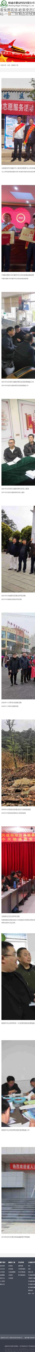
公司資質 (2, 1272)
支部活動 (10, 1269)
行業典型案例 (21, 1269)
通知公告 (2, 1284)
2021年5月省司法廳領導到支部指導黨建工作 (17, 382)
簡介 (29, 1266)
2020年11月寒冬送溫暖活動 (11, 702)
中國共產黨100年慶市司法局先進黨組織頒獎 (17, 275)
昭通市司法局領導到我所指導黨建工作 (15, 1130)
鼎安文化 (2, 1278)
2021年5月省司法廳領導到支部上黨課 (15, 488)
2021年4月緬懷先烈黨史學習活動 (13, 595)
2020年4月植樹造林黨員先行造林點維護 (16, 809)
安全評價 (21, 1262)
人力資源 (2, 1281)
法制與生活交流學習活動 (10, 916)
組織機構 (2, 1275)
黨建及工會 (14, 65)
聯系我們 (30, 1290)
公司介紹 (2, 1269)
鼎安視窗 (2, 1266)
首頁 (8, 65)
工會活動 (10, 1278)
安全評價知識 (21, 1272)
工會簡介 (10, 1275)
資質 (29, 1269)
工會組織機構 (11, 1272)
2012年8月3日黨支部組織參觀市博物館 (15, 1237)
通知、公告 (31, 1293)
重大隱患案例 (21, 1275)
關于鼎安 (2, 1262)
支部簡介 (10, 1266)
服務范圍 (20, 1266)
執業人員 (30, 1272)
